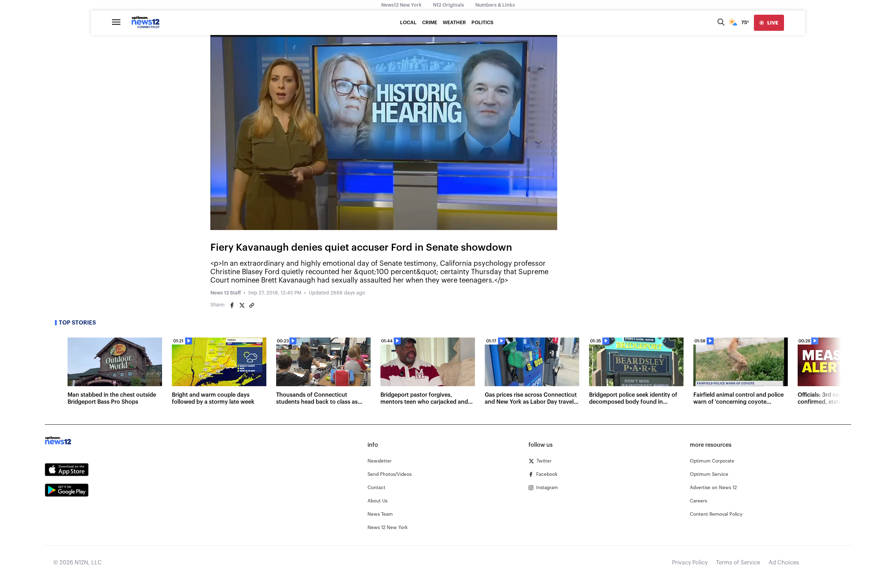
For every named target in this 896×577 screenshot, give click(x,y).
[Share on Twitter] (242, 305)
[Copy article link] (251, 305)
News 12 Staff (225, 293)
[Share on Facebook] (232, 305)
